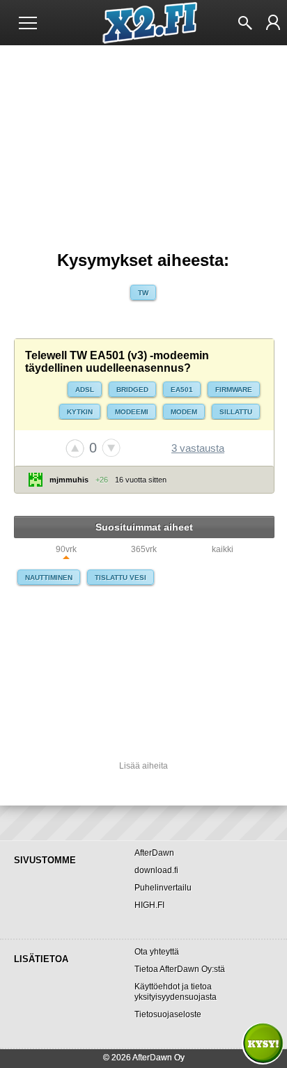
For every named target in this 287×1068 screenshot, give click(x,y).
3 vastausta (197, 448)
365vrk (144, 549)
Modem (184, 412)
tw (143, 293)
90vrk (66, 549)
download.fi (156, 870)
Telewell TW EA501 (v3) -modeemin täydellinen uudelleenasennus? (117, 362)
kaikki (222, 549)
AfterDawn (154, 853)
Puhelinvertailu (163, 888)
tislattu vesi (120, 577)
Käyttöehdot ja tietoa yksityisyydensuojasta (175, 992)
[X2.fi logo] (143, 23)
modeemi (131, 412)
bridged (132, 389)
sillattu (235, 412)
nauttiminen (48, 577)
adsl (84, 389)
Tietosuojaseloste (167, 1014)
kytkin (80, 412)
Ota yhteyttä (156, 952)
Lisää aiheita (143, 766)
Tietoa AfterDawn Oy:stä (179, 969)
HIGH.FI (149, 905)
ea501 (182, 389)
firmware (233, 389)
